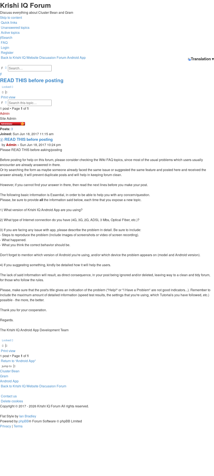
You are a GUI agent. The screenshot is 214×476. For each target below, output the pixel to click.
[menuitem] (14, 27)
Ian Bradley (27, 416)
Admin (5, 113)
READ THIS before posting (32, 80)
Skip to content (11, 17)
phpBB (24, 421)
